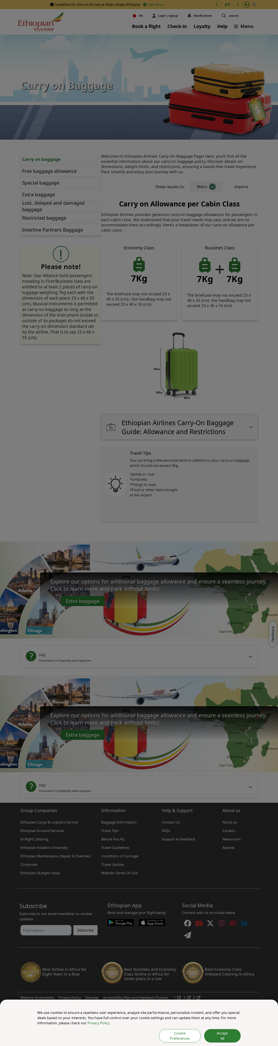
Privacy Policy (99, 1023)
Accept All (222, 1036)
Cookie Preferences (180, 1036)
